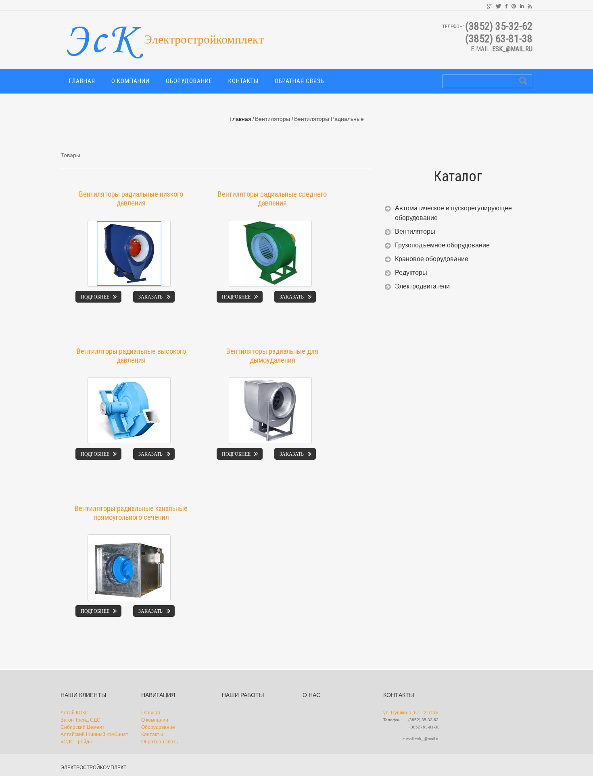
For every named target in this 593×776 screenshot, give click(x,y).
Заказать (150, 297)
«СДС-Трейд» (76, 742)
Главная (82, 81)
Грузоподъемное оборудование (442, 245)
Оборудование (189, 81)
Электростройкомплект (93, 767)
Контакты (243, 81)
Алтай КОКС (75, 713)
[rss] (530, 5)
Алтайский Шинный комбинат (94, 734)
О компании (130, 81)
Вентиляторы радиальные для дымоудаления (272, 355)
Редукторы (411, 272)
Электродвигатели (422, 286)
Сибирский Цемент (82, 727)
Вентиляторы (272, 119)
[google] (489, 5)
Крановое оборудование (431, 258)
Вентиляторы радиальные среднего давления (272, 198)
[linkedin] (522, 5)
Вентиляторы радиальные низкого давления (131, 198)
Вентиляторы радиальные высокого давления (131, 355)
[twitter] (498, 5)
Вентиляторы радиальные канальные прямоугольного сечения (131, 512)
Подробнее (95, 297)
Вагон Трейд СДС (80, 720)
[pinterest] (513, 5)
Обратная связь (299, 81)
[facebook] (506, 5)
